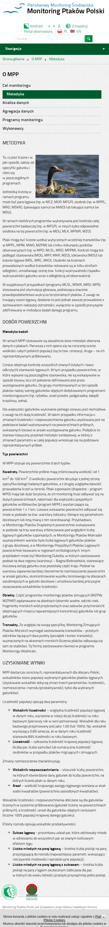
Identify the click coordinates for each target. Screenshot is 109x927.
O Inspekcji (80, 26)
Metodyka (56, 59)
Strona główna (13, 59)
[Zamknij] (103, 917)
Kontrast (36, 26)
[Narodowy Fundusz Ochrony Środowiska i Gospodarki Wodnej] (31, 892)
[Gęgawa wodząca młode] (67, 157)
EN (79, 31)
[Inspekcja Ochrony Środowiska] (9, 892)
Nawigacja (13, 49)
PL (66, 31)
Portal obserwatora (38, 31)
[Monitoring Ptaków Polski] (53, 9)
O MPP (37, 59)
